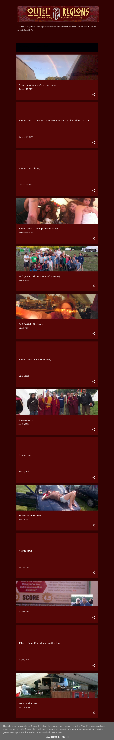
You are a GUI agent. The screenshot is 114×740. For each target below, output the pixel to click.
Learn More (53, 737)
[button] (93, 95)
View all (22, 49)
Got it (66, 737)
